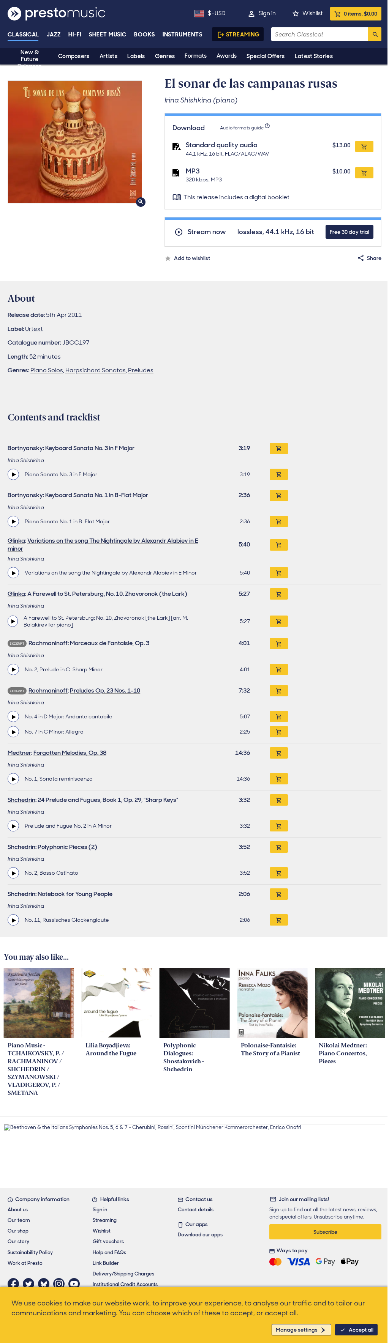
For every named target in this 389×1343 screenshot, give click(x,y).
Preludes (140, 370)
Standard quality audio (222, 145)
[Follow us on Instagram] (60, 1283)
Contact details (195, 1209)
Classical (23, 34)
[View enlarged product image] (75, 141)
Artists (108, 56)
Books (144, 34)
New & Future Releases (29, 59)
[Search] (374, 34)
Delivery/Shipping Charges (123, 1274)
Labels (136, 56)
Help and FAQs (109, 1252)
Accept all (361, 1329)
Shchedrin (21, 800)
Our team (19, 1220)
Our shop (18, 1231)
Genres (165, 56)
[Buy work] (279, 448)
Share (374, 258)
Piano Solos (46, 370)
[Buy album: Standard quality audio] (364, 146)
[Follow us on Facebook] (15, 1283)
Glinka (16, 541)
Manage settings (297, 1329)
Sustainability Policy (30, 1252)
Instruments (182, 34)
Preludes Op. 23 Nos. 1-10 (105, 690)
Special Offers (266, 56)
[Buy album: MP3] (364, 172)
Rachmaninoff (48, 643)
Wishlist (312, 13)
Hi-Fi (75, 34)
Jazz (54, 34)
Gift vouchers (108, 1241)
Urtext (34, 329)
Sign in (267, 13)
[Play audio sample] (13, 474)
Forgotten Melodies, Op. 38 (69, 753)
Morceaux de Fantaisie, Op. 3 (109, 643)
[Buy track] (279, 474)
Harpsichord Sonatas (95, 370)
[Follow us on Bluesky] (45, 1283)
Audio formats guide (242, 128)
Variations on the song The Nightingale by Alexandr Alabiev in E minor (103, 545)
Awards (227, 56)
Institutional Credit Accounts (125, 1284)
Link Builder (106, 1263)
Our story (18, 1241)
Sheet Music (108, 34)
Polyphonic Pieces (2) (67, 847)
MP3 (193, 171)
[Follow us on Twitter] (30, 1283)
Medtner (19, 753)
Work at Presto (25, 1263)
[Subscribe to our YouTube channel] (76, 1283)
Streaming (243, 34)
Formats (196, 56)
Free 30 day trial (349, 231)
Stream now (207, 232)
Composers (74, 56)
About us (18, 1209)
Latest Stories (314, 56)
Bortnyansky (25, 448)
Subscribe (325, 1231)
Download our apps (200, 1234)
